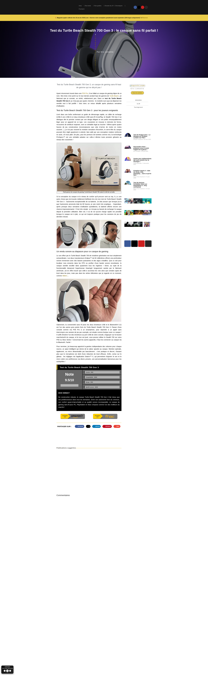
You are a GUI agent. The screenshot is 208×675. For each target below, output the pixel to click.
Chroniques (118, 5)
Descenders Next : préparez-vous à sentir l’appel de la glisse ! (141, 148)
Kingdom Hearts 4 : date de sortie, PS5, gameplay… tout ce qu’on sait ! (142, 173)
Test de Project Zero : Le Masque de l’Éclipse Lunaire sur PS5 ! (141, 136)
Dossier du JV (109, 5)
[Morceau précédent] (5, 671)
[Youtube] (142, 7)
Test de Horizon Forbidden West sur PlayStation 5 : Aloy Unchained (140, 185)
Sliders (64, 276)
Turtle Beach (114, 96)
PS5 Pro (85, 93)
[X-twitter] (139, 7)
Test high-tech (138, 107)
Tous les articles (137, 93)
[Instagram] (146, 7)
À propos (81, 9)
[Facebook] (135, 7)
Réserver (145, 17)
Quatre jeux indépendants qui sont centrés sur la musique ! (142, 160)
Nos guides (97, 5)
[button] (67, 234)
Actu (80, 5)
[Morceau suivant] (10, 671)
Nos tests (88, 5)
